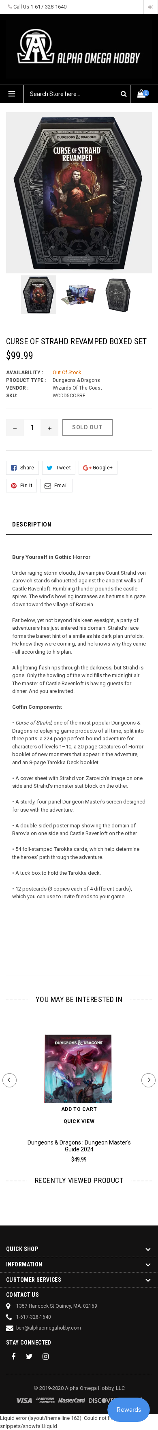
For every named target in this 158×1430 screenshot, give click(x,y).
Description (31, 524)
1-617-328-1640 (48, 7)
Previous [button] (9, 1080)
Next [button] (148, 1080)
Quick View (79, 1121)
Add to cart (79, 1109)
